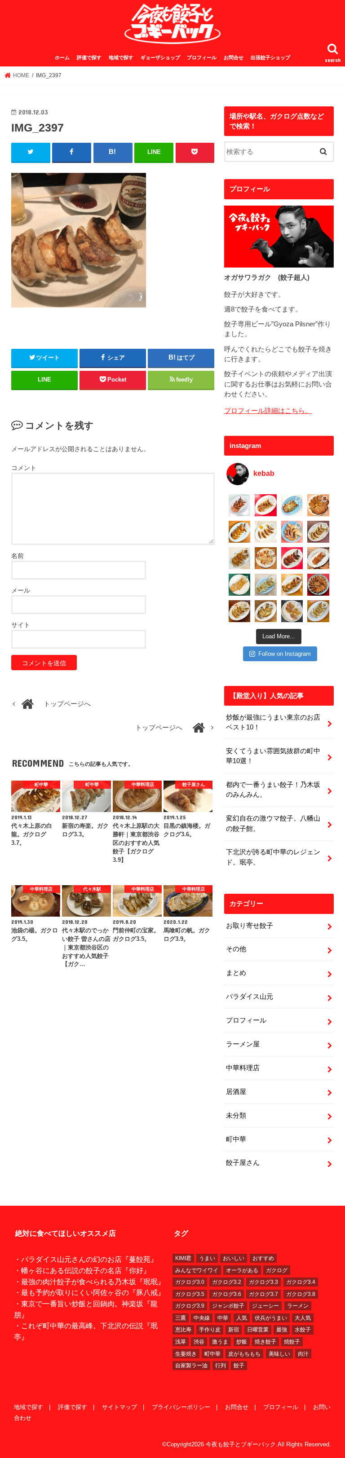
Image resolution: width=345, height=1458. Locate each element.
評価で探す (89, 57)
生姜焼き (186, 1354)
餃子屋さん (243, 1162)
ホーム (62, 57)
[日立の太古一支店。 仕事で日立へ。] (292, 505)
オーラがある (242, 1270)
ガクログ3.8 (300, 1294)
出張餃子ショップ (270, 57)
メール (20, 590)
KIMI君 (183, 1258)
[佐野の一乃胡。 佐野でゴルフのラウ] (292, 585)
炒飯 (241, 1342)
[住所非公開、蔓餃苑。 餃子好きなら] (266, 558)
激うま (220, 1342)
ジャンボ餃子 (228, 1306)
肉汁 (303, 1354)
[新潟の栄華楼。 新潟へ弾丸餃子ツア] (292, 611)
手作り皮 (210, 1329)
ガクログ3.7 (263, 1294)
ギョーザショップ (160, 57)
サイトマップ (119, 1407)
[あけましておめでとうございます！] (318, 585)
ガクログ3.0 (189, 1282)
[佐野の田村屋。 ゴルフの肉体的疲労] (266, 585)
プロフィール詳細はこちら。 (268, 410)
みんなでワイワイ (196, 1270)
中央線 (202, 1318)
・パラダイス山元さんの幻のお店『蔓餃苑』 (86, 1259)
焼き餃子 (265, 1342)
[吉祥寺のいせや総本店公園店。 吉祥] (318, 558)
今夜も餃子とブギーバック (241, 1444)
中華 (222, 1318)
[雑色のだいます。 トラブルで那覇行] (266, 505)
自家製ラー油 (191, 1365)
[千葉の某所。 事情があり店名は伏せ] (292, 558)
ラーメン (298, 1306)
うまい (207, 1258)
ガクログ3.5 (189, 1294)
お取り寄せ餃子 (249, 925)
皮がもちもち (244, 1354)
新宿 (233, 1329)
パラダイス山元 (249, 996)
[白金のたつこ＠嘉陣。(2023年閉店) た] (318, 505)
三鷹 (180, 1318)
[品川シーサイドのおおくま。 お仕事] (266, 532)
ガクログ (277, 1270)
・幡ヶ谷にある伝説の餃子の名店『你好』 (82, 1270)
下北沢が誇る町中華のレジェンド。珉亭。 (273, 856)
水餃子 (303, 1329)
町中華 (236, 1139)
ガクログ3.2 (226, 1282)
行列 (220, 1365)
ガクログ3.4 (300, 1282)
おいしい (233, 1258)
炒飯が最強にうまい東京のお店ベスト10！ (273, 722)
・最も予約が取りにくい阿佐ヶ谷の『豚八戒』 (89, 1292)
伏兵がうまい (271, 1318)
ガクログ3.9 (189, 1306)
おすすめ (263, 1258)
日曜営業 (258, 1329)
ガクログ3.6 (226, 1294)
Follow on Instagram (284, 653)
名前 (17, 555)
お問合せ (233, 57)
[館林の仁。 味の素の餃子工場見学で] (266, 611)
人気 (241, 1318)
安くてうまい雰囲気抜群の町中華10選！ (273, 755)
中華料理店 (243, 1068)
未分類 (236, 1115)
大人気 (303, 1318)
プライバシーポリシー (181, 1407)
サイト (20, 624)
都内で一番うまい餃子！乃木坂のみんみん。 (273, 789)
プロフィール (202, 57)
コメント (23, 467)
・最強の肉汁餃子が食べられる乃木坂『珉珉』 (89, 1282)
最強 (281, 1329)
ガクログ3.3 (263, 1282)
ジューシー (265, 1306)
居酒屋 (236, 1091)
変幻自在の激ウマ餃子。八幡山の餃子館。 (273, 823)
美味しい (279, 1354)
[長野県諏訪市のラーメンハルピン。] (318, 611)
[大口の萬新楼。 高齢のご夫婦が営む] (292, 532)
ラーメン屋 (243, 1044)
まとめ (236, 972)
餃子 (239, 1365)
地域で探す (121, 57)
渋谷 (199, 1342)
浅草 (180, 1342)
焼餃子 (292, 1342)
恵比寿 (183, 1329)
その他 (236, 949)
